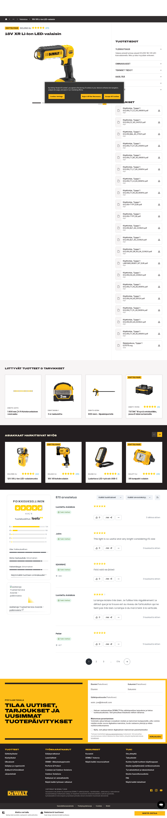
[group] (20, 813)
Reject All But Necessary (91, 96)
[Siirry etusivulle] (17, 793)
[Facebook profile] (151, 790)
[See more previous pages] (13, 19)
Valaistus (24, 19)
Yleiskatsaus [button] (122, 49)
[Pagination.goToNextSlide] (159, 434)
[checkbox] (92, 711)
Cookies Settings (56, 96)
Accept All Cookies (112, 96)
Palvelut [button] (120, 89)
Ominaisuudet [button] (122, 64)
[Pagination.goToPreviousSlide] (154, 434)
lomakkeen (95, 738)
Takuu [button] (118, 83)
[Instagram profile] (156, 790)
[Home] (6, 19)
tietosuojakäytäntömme (114, 734)
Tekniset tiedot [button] (124, 70)
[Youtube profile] (161, 790)
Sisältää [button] (120, 76)
